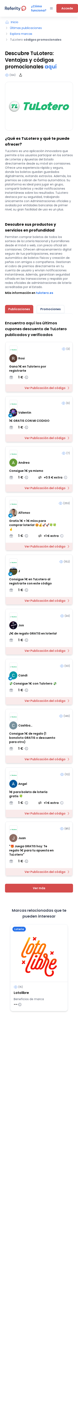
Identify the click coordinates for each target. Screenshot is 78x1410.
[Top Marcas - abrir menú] (51, 8)
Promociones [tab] (50, 309)
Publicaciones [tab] (19, 309)
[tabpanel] (39, 606)
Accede (67, 8)
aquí (51, 66)
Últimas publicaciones (26, 28)
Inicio (14, 22)
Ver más (39, 888)
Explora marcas (21, 34)
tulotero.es (44, 293)
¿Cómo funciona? (38, 8)
